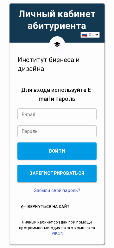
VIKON (57, 233)
